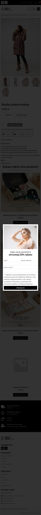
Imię (5, 260)
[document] (20, 257)
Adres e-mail (8, 267)
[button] (35, 227)
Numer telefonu (26, 260)
